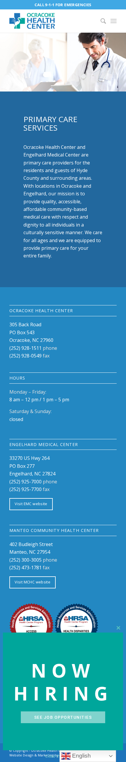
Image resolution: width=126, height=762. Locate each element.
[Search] (100, 21)
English (81, 756)
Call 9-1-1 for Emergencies (63, 4)
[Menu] (113, 21)
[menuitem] (100, 21)
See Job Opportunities (63, 717)
